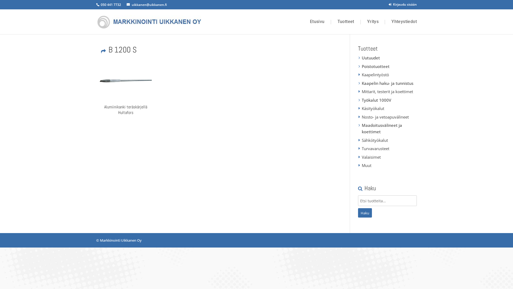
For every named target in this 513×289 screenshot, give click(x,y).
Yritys (373, 22)
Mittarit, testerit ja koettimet (387, 91)
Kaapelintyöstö (375, 74)
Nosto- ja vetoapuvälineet (385, 117)
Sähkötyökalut (375, 140)
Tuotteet (345, 22)
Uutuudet (371, 57)
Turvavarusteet (375, 148)
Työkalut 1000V (376, 100)
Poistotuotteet (376, 66)
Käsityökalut (373, 108)
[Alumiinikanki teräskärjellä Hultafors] (125, 81)
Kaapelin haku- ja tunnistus (387, 83)
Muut (366, 165)
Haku (365, 213)
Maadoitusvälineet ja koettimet (382, 128)
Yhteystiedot (404, 22)
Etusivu (317, 22)
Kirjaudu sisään (404, 4)
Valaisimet (371, 157)
